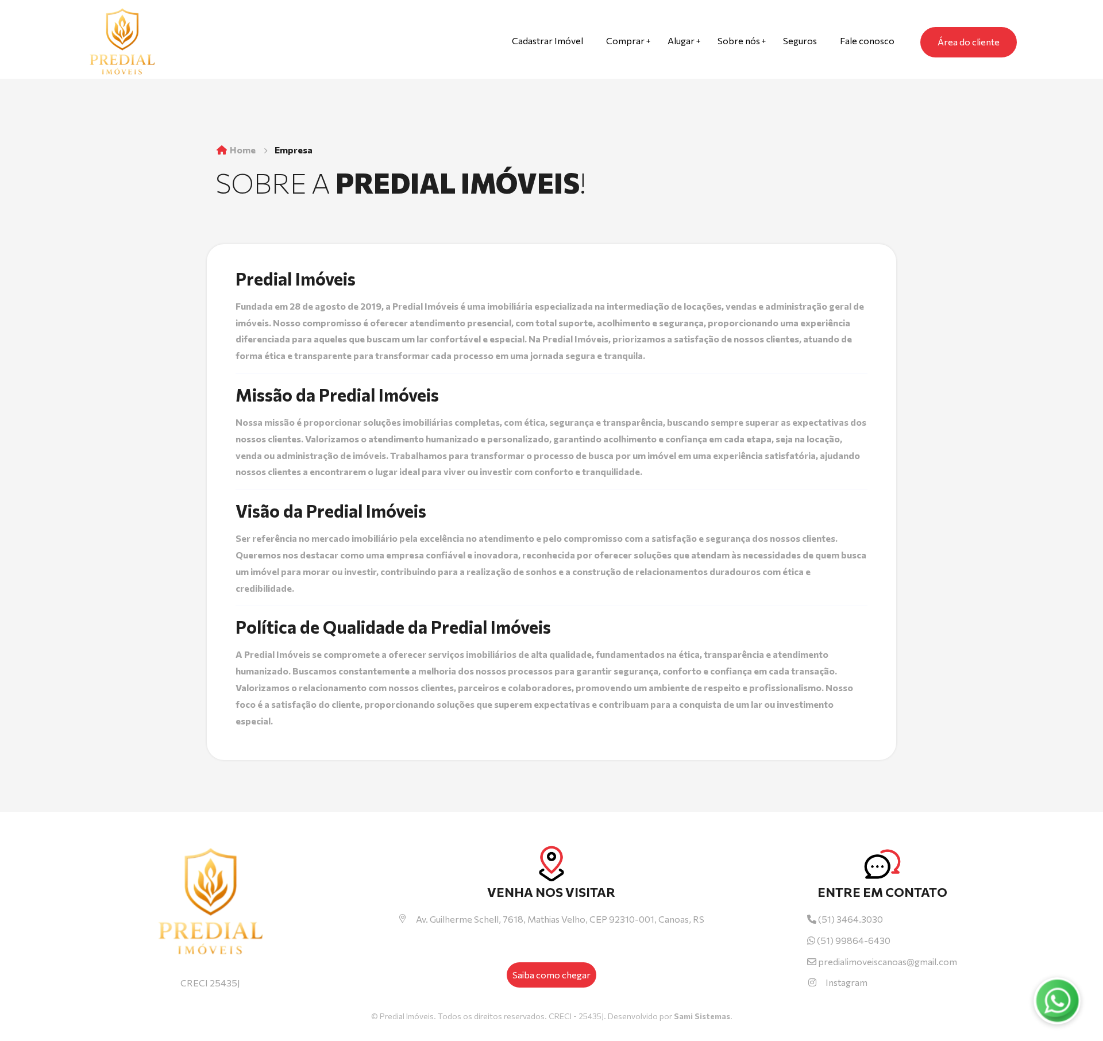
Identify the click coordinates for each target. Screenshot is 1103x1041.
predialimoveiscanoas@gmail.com (887, 961)
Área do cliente (969, 41)
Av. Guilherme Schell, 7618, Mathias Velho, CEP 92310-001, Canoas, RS (560, 918)
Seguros (800, 40)
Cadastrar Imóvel (547, 40)
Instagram (846, 982)
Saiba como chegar (551, 974)
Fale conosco (867, 40)
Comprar (625, 40)
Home (242, 149)
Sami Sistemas (702, 1016)
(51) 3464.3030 (849, 918)
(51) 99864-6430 (852, 940)
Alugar (681, 40)
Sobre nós (739, 40)
